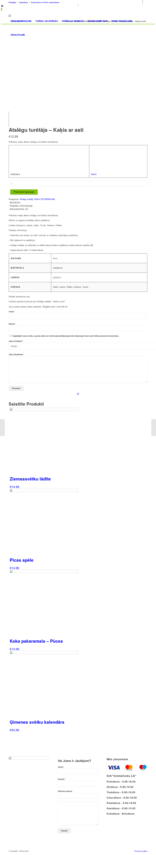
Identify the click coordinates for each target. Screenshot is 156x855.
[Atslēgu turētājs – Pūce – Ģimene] (153, 427)
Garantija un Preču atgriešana (45, 2)
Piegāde (12, 2)
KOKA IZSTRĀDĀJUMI (44, 199)
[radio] (94, 149)
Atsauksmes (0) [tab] (19, 209)
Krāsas (15, 174)
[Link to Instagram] (145, 2)
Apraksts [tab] (15, 202)
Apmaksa (23, 2)
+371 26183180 (106, 1)
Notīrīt (94, 174)
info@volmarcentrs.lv (126, 1)
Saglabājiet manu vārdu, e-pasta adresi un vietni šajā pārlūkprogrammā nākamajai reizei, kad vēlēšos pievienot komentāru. (65, 336)
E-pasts (62, 779)
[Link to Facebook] (140, 2)
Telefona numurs (65, 791)
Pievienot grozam (24, 192)
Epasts (12, 324)
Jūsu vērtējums (16, 341)
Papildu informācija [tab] (21, 205)
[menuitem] (13, 2)
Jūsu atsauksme (16, 354)
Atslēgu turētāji (26, 199)
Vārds (12, 311)
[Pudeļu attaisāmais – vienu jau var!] (2, 427)
